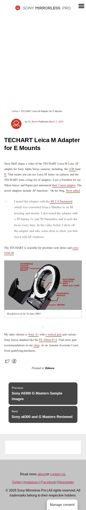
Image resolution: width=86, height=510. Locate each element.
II (5, 174)
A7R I (72, 169)
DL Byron (33, 121)
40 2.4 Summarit (61, 201)
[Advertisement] (43, 59)
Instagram (31, 482)
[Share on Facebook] (14, 363)
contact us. (58, 474)
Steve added (73, 190)
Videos (49, 368)
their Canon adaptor (63, 185)
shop (36, 345)
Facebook (48, 482)
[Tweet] (7, 363)
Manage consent (62, 504)
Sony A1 (33, 334)
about (42, 474)
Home (15, 111)
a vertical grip (54, 334)
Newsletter (66, 482)
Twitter (17, 482)
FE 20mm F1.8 (48, 340)
